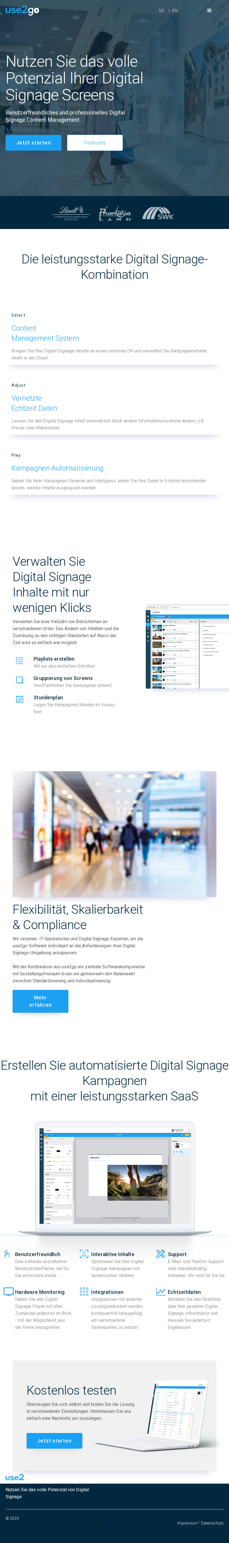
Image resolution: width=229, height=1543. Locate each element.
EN (175, 10)
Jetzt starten (33, 143)
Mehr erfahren (40, 1001)
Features (95, 143)
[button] (209, 10)
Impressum (187, 1523)
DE (161, 10)
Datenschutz (212, 1523)
